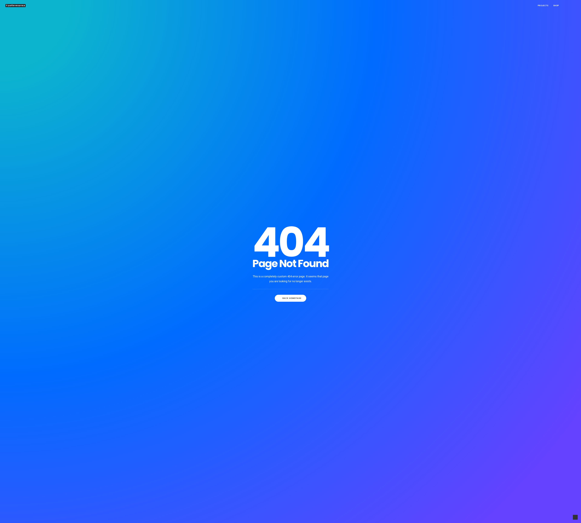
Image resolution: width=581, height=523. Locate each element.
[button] (565, 5)
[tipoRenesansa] (15, 5)
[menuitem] (543, 5)
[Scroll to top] (575, 517)
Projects (543, 5)
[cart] (573, 5)
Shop (556, 5)
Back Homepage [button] (292, 298)
